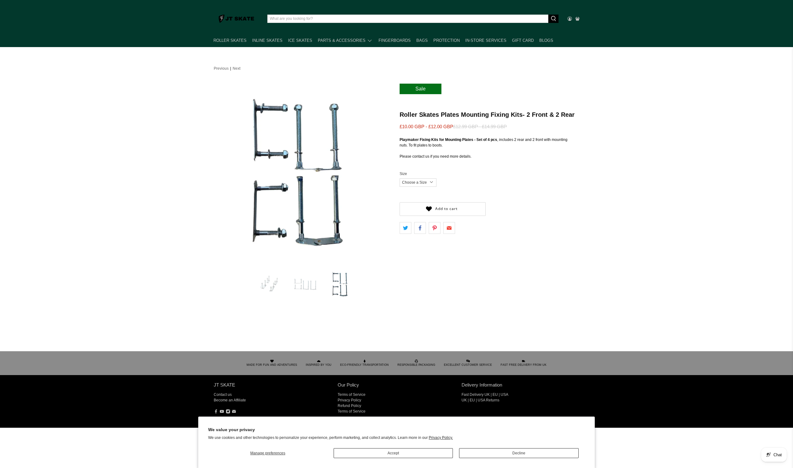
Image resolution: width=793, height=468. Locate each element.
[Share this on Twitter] (405, 228)
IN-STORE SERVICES (485, 40)
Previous (221, 68)
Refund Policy (349, 406)
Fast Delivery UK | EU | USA (485, 394)
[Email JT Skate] (234, 412)
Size (403, 174)
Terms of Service (352, 394)
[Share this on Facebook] (420, 228)
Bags (422, 40)
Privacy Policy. (441, 437)
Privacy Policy (349, 400)
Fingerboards (395, 40)
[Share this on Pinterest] (434, 228)
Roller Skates (230, 40)
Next (236, 68)
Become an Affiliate (230, 400)
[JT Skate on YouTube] (222, 412)
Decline (518, 453)
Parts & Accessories (342, 40)
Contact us (223, 394)
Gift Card (523, 40)
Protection (446, 40)
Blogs (546, 40)
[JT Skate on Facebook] (216, 412)
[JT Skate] (236, 19)
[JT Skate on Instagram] (228, 412)
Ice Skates (300, 40)
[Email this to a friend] (449, 228)
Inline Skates (267, 40)
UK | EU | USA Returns (480, 400)
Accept (393, 453)
